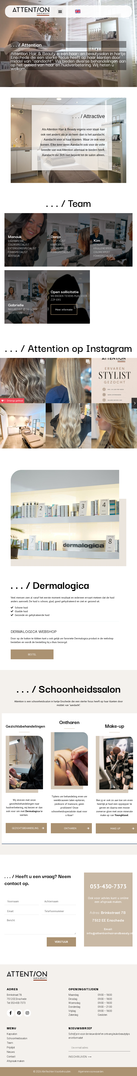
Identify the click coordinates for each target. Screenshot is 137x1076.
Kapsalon (12, 1033)
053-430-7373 (108, 886)
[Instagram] (27, 1013)
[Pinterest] (19, 1013)
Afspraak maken (15, 1061)
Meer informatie (64, 309)
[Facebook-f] (10, 1013)
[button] (60, 11)
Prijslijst (11, 1047)
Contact (11, 1056)
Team (10, 1042)
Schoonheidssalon (17, 1038)
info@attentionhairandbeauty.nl (110, 933)
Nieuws (11, 1051)
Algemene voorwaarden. (91, 1071)
